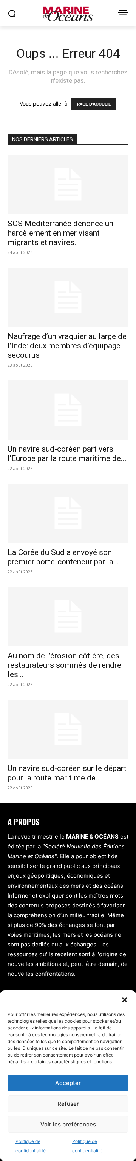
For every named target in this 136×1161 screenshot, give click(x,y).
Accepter (68, 1083)
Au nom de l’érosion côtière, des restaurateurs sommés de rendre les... (64, 665)
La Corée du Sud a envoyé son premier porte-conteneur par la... (63, 557)
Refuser (68, 1103)
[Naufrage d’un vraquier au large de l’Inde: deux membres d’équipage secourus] (68, 297)
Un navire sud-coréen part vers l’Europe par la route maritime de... (67, 453)
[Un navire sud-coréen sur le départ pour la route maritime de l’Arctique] (68, 729)
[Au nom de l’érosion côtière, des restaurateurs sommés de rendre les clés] (68, 616)
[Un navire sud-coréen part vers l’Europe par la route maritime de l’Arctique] (68, 410)
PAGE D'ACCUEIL (94, 104)
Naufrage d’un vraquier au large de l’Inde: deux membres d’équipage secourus (67, 346)
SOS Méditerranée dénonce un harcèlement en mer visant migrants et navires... (60, 233)
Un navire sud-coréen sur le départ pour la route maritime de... (67, 773)
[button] (124, 1000)
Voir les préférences (68, 1124)
